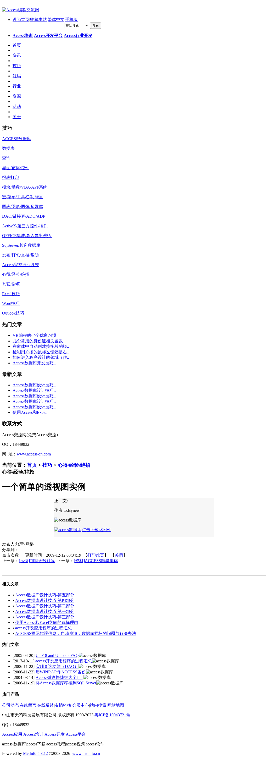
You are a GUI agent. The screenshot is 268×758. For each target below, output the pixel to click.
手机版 (71, 19)
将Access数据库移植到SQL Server (66, 683)
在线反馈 (45, 705)
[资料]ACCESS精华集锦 (96, 560)
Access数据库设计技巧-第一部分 (44, 611)
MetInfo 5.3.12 (35, 753)
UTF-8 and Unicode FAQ (57, 655)
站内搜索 (98, 705)
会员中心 (80, 705)
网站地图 (115, 705)
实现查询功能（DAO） (57, 666)
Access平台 (76, 734)
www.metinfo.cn (86, 753)
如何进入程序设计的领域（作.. (41, 357)
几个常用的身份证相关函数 (38, 341)
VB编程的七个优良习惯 (34, 335)
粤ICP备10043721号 (112, 715)
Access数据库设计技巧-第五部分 (44, 595)
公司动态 (10, 705)
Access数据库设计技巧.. (34, 385)
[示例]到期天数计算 (37, 560)
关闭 (119, 555)
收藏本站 (38, 19)
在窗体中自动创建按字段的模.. (41, 346)
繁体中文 (56, 19)
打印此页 (95, 555)
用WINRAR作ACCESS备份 (61, 672)
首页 (32, 465)
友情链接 (63, 705)
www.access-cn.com (34, 454)
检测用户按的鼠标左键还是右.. (41, 352)
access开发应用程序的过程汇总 (43, 628)
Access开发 (54, 734)
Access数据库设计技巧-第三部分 (44, 617)
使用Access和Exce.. (30, 412)
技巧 (47, 465)
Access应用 (12, 734)
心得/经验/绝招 (74, 465)
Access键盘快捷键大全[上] (59, 677)
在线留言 (28, 705)
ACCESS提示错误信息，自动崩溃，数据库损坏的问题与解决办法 (75, 633)
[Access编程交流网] (20, 10)
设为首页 (21, 19)
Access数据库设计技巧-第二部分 (44, 606)
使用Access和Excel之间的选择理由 (46, 622)
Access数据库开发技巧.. (34, 363)
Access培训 (23, 35)
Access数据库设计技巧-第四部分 (44, 600)
